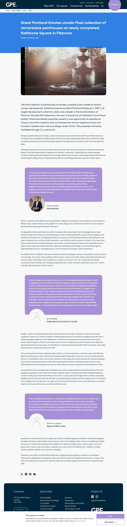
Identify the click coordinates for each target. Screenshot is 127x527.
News (24, 10)
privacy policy (80, 521)
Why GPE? (49, 6)
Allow (110, 516)
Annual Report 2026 (72, 509)
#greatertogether (98, 500)
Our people (90, 2)
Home (8, 10)
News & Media (99, 2)
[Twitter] (22, 474)
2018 (30, 10)
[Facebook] (30, 474)
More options (109, 522)
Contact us (20, 509)
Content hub (76, 6)
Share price (69, 500)
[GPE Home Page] (11, 4)
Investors (82, 2)
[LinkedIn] (26, 474)
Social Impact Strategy (49, 500)
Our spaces (62, 6)
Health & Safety (46, 509)
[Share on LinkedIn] (92, 496)
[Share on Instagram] (97, 496)
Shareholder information (74, 503)
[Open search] (102, 6)
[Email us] (34, 474)
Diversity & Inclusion (48, 506)
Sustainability (92, 6)
